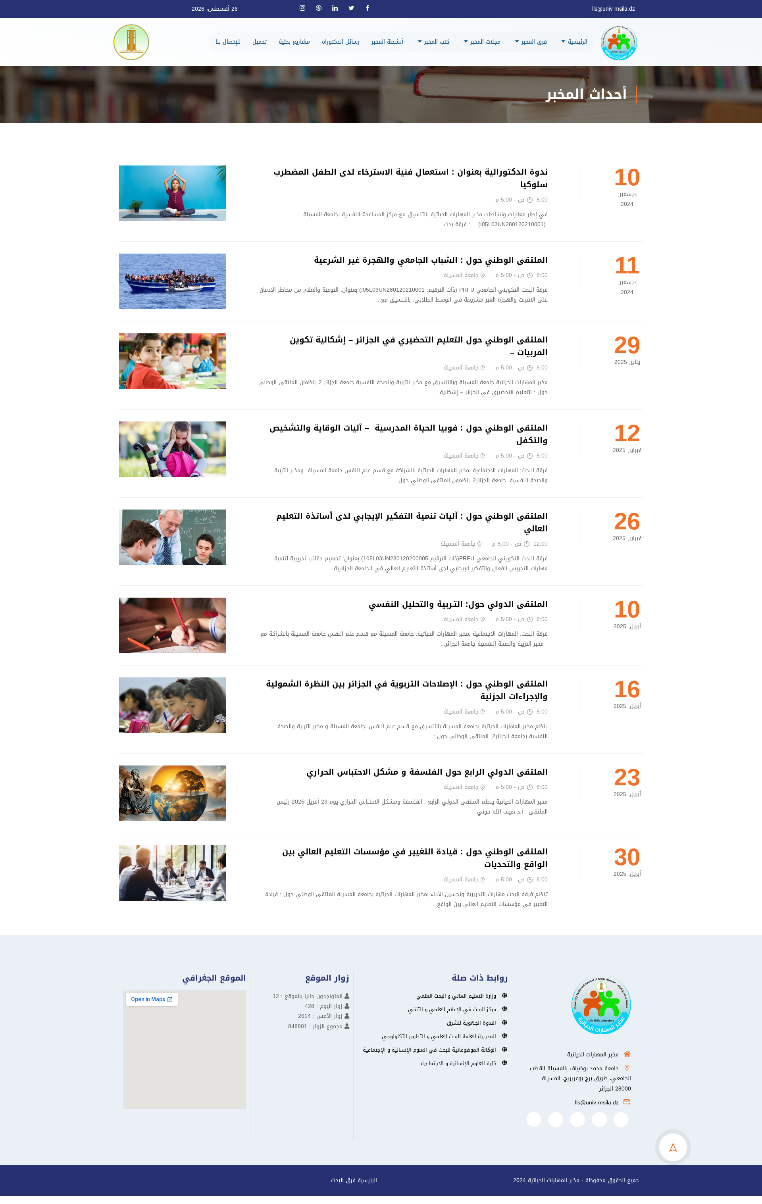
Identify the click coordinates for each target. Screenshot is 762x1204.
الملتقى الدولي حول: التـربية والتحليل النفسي (458, 604)
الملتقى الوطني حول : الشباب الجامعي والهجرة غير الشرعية (431, 259)
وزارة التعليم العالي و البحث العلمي (456, 996)
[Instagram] (306, 9)
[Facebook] (371, 9)
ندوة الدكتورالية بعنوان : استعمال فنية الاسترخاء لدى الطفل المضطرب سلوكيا (410, 178)
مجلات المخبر (485, 42)
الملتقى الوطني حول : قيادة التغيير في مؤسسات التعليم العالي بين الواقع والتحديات (415, 858)
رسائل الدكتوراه (341, 42)
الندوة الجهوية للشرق (471, 1023)
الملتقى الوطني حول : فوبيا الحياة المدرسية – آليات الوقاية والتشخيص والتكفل (408, 434)
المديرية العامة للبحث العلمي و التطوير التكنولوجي (439, 1036)
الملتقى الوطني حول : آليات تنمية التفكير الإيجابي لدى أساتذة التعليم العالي (412, 522)
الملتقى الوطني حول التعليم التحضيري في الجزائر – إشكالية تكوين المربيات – (419, 346)
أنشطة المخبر (387, 42)
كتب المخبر (436, 42)
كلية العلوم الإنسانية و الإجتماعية (458, 1063)
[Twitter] (354, 9)
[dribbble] (556, 1119)
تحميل (259, 42)
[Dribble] (322, 9)
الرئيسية (577, 42)
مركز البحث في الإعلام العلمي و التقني (452, 1009)
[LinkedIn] (338, 9)
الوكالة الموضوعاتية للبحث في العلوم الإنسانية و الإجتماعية (429, 1050)
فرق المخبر (534, 42)
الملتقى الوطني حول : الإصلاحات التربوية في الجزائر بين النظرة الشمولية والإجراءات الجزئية (407, 690)
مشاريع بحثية (294, 42)
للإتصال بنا (228, 42)
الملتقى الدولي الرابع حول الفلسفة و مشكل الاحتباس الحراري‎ (427, 771)
